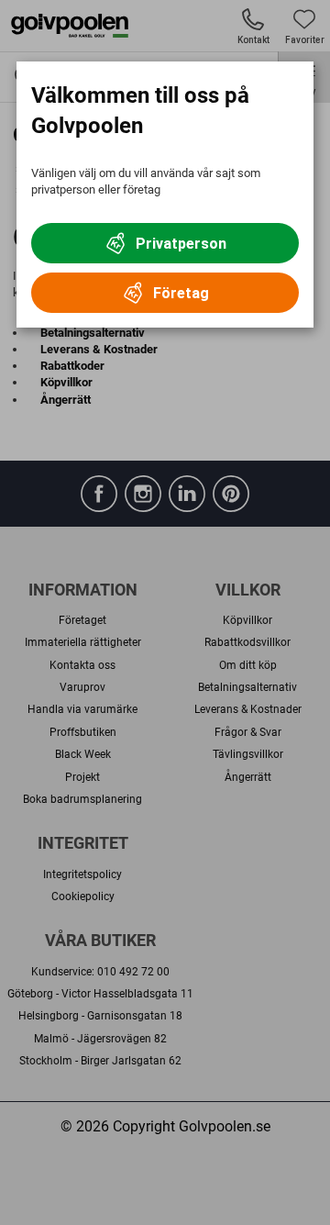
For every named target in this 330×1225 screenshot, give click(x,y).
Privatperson (181, 243)
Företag (181, 293)
